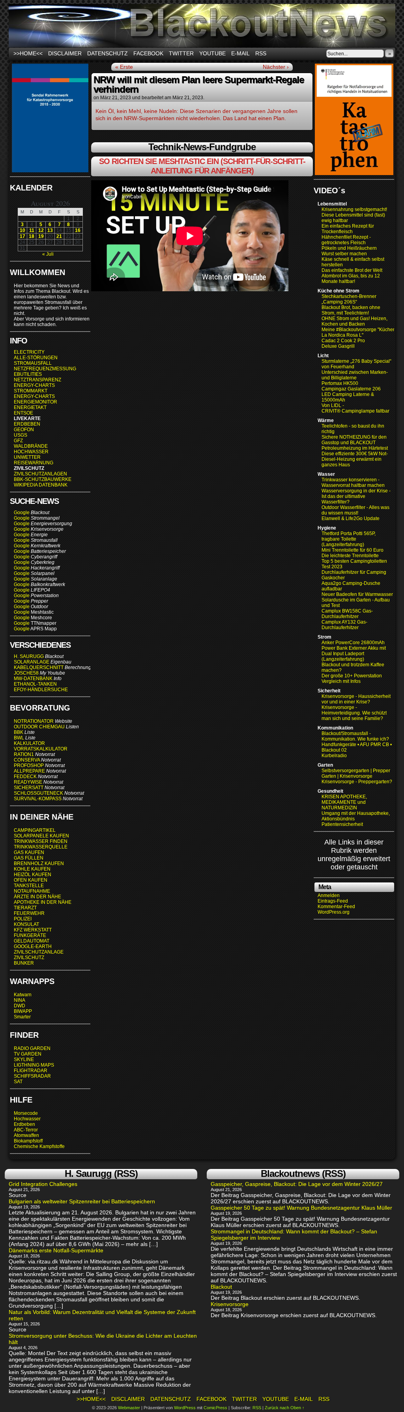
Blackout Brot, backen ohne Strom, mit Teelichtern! (351, 310)
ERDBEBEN (27, 424)
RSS (260, 53)
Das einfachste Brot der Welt (352, 270)
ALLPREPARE (29, 771)
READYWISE (28, 782)
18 (31, 236)
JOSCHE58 (26, 673)
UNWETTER (27, 457)
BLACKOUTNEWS (202, 25)
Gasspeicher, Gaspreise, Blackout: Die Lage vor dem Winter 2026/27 (297, 1184)
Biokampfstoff (28, 1141)
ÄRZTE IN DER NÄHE (37, 896)
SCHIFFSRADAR (32, 1076)
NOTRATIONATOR (34, 721)
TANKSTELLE (29, 885)
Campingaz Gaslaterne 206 (352, 389)
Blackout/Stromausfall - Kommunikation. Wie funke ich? (355, 736)
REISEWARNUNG (33, 463)
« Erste (124, 67)
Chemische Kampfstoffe (39, 1146)
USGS (20, 435)
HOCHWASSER (31, 451)
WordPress (185, 1407)
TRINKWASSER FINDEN (40, 841)
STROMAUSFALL (33, 363)
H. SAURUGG (29, 656)
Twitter (181, 53)
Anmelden (329, 895)
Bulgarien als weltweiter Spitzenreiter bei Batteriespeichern (82, 1201)
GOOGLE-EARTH (33, 946)
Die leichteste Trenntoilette (350, 555)
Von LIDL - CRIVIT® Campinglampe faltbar (355, 408)
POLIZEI (23, 919)
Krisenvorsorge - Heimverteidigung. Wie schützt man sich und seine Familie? (354, 713)
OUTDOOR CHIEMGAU (39, 727)
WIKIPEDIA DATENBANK (40, 485)
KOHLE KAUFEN (32, 869)
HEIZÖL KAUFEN (32, 874)
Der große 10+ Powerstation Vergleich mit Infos (352, 678)
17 (22, 236)
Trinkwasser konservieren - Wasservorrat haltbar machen (353, 482)
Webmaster (129, 1407)
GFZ (18, 440)
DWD (19, 1006)
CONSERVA (27, 760)
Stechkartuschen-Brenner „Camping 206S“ (349, 299)
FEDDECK (25, 776)
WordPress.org (334, 912)
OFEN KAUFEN (30, 880)
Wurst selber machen (344, 253)
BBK (18, 732)
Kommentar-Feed (336, 906)
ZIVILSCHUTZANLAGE (39, 952)
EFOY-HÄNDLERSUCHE (41, 689)
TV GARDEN (27, 1054)
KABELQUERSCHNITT (39, 667)
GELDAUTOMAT (31, 941)
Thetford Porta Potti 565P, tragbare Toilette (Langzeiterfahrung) (349, 539)
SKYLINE (24, 1059)
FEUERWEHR (29, 913)
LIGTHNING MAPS (34, 1065)
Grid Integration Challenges (43, 1184)
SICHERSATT (28, 787)
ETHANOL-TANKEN (35, 684)
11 (31, 230)
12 (41, 230)
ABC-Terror (26, 1130)
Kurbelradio (334, 755)
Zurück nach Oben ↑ (285, 1407)
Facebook (148, 53)
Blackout (221, 1287)
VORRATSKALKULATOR (40, 749)
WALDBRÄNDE (31, 446)
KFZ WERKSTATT (33, 930)
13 (50, 230)
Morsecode (26, 1113)
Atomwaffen (26, 1135)
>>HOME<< (28, 53)
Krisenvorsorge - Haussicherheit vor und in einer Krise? (356, 699)
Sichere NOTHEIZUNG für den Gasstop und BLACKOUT (354, 439)
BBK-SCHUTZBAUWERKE (42, 479)
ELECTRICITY (29, 352)
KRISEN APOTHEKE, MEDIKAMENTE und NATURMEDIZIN (344, 802)
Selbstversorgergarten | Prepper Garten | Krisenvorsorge (356, 773)
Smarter (22, 1017)
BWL (19, 738)
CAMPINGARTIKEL (35, 830)
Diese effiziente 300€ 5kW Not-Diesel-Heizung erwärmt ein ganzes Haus (355, 459)
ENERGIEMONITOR (35, 402)
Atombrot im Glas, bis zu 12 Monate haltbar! (351, 278)
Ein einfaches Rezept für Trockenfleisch (348, 228)
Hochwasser (27, 1119)
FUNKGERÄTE (30, 935)
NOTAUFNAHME (32, 891)
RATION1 (24, 754)
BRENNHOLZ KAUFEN (39, 863)
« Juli (48, 254)
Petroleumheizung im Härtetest (355, 448)
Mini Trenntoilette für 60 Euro (352, 550)
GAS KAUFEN (29, 852)
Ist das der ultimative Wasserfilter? (343, 499)
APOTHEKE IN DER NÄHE (42, 902)
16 (77, 230)
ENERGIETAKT (30, 407)
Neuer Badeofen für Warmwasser (357, 594)
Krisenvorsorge (230, 1304)
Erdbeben (24, 1124)
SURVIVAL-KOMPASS (38, 798)
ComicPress (215, 1407)
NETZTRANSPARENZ (37, 380)
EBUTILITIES (28, 374)
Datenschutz (107, 53)
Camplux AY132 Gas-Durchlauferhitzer (344, 624)
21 (59, 236)
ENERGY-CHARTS (34, 385)
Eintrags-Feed (333, 901)
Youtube (212, 53)
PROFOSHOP (29, 765)
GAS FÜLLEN (28, 858)
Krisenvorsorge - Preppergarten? (357, 781)
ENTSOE (23, 413)
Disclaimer (65, 53)
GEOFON (24, 429)
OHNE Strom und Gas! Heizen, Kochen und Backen (354, 321)
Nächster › (276, 67)
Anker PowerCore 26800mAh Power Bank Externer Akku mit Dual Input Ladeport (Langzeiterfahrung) (354, 651)
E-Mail (240, 53)
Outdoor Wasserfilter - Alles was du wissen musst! (355, 510)
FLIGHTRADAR (30, 1070)
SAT (18, 1081)
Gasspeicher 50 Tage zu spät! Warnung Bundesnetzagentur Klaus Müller (301, 1208)
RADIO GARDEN (32, 1048)
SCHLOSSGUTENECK (38, 793)
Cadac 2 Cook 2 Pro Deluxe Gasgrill (343, 343)
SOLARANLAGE (31, 662)
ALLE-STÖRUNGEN (36, 357)
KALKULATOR (29, 743)
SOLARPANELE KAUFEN (41, 836)
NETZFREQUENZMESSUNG (45, 368)
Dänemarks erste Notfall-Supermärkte (56, 1250)
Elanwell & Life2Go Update (351, 518)
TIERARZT (25, 908)
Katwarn (23, 994)
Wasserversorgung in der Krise (355, 491)
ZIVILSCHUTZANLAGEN (40, 474)
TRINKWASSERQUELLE (40, 847)
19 (41, 236)
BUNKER (24, 963)
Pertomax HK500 (340, 383)
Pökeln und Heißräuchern (349, 248)
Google (22, 512)
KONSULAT (26, 924)
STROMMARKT (31, 391)
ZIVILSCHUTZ (29, 957)
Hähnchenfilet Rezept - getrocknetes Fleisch (346, 239)
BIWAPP (23, 1011)
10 (22, 230)
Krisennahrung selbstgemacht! (354, 209)
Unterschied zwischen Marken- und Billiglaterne (355, 375)
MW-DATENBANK (33, 678)
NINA (19, 1000)
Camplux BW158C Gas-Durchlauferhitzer (347, 613)
